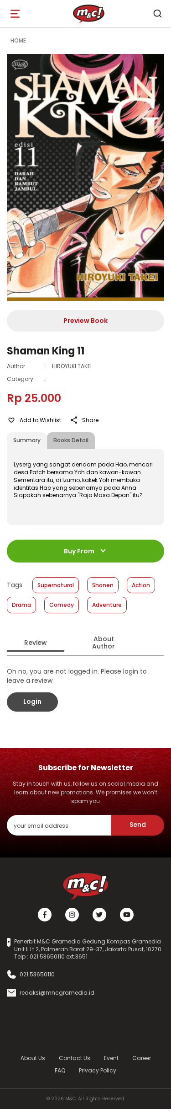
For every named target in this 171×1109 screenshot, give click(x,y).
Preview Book (85, 320)
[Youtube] (127, 914)
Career (141, 1058)
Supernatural (55, 585)
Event (111, 1058)
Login (32, 701)
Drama (21, 605)
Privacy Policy (97, 1070)
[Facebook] (45, 914)
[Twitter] (99, 914)
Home (18, 40)
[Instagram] (72, 914)
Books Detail (70, 440)
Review (35, 642)
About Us (33, 1058)
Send (138, 824)
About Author (103, 642)
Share (90, 420)
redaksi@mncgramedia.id (57, 992)
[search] (157, 14)
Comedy (61, 605)
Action (141, 585)
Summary (27, 440)
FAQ (60, 1070)
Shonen (103, 585)
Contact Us (74, 1058)
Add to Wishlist (40, 420)
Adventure (107, 605)
